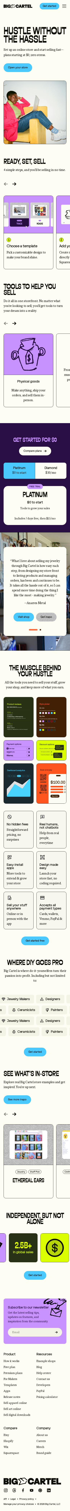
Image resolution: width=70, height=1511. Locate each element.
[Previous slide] (6, 184)
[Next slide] (14, 184)
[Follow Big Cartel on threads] (14, 1490)
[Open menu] (64, 6)
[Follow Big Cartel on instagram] (6, 1490)
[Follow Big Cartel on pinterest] (40, 1490)
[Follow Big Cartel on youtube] (31, 1490)
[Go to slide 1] (40, 630)
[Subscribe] (56, 1332)
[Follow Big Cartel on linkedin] (49, 1490)
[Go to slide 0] (33, 630)
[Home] (18, 6)
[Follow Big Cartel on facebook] (23, 1490)
